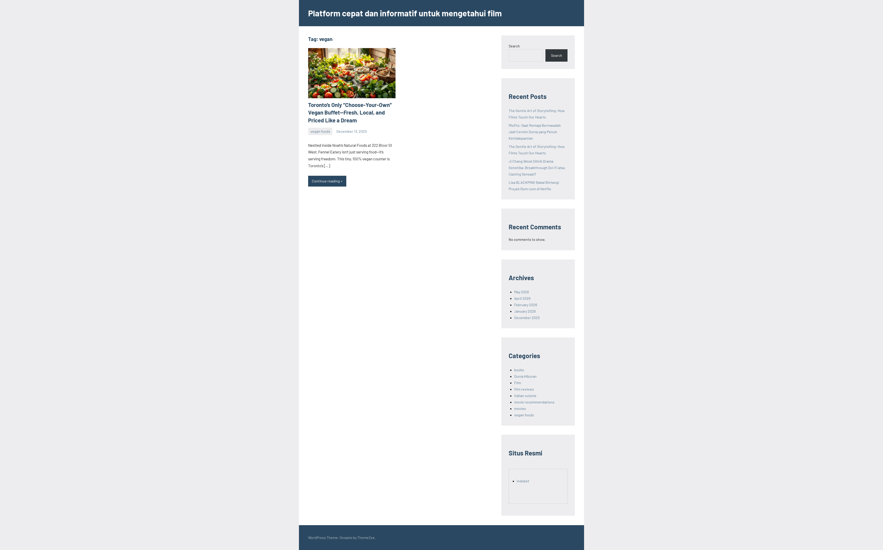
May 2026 (521, 292)
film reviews (524, 389)
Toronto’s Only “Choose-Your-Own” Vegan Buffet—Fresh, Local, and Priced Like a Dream (350, 112)
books (519, 370)
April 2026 (522, 298)
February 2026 (525, 304)
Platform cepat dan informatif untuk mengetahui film (405, 13)
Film (517, 382)
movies (520, 408)
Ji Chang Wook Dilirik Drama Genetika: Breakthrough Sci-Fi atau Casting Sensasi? (537, 167)
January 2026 (525, 311)
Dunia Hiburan (525, 376)
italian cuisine (525, 395)
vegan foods (320, 131)
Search (514, 46)
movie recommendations (534, 402)
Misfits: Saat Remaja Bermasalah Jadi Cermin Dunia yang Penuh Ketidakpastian (535, 131)
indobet (523, 481)
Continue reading (326, 181)
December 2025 (527, 317)
